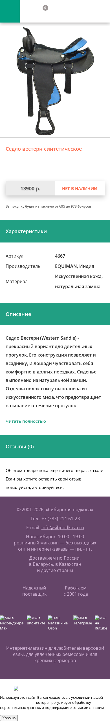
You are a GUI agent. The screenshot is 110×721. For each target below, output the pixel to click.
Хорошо (9, 718)
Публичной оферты (17, 702)
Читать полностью (26, 421)
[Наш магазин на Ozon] (59, 625)
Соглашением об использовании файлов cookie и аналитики (53, 712)
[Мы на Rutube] (102, 625)
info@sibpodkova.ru (62, 527)
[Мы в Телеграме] (82, 625)
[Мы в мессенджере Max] (12, 625)
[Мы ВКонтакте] (36, 625)
